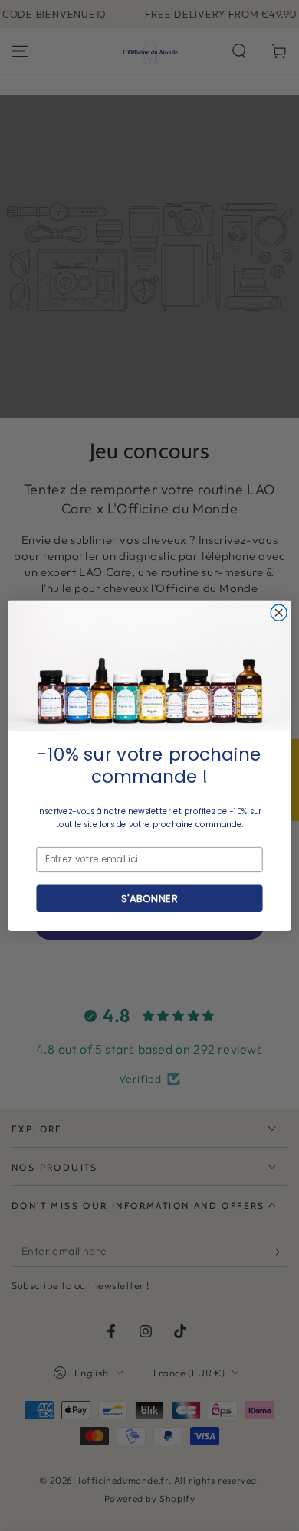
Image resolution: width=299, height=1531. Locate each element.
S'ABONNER (149, 897)
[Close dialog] (279, 612)
